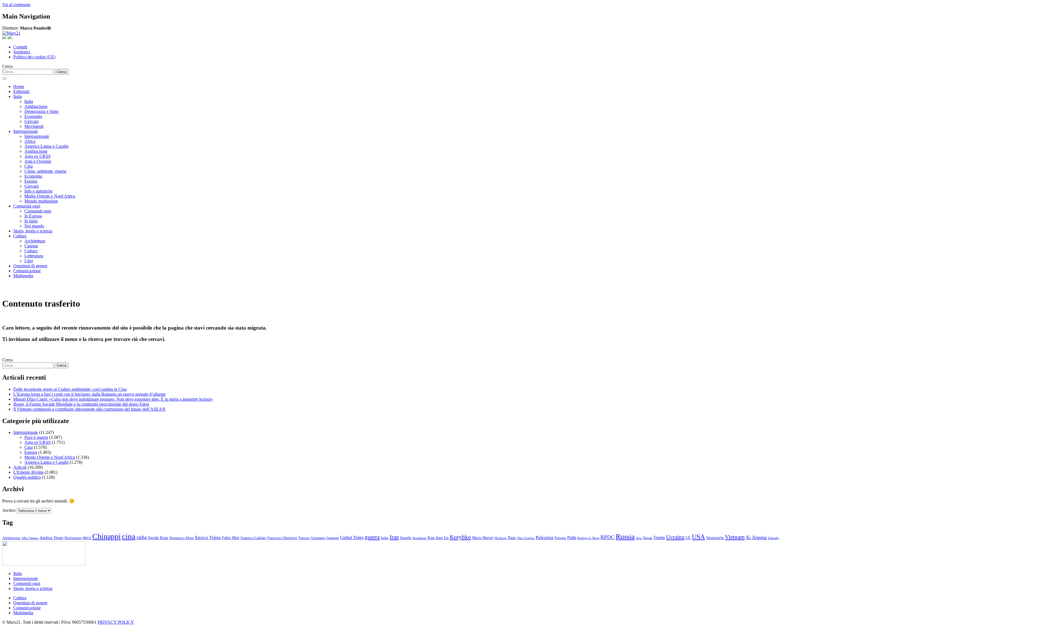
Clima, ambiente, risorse (45, 171)
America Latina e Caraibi (46, 146)
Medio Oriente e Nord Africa (49, 196)
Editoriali (21, 91)
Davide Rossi (158, 538)
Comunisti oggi (26, 206)
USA (698, 536)
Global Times (352, 537)
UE (688, 537)
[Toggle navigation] (4, 78)
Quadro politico (27, 477)
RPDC (607, 537)
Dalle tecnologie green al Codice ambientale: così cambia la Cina (70, 389)
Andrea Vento (51, 537)
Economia (33, 116)
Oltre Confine (525, 538)
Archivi (9, 510)
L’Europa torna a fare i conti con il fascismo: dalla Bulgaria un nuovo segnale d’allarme (89, 394)
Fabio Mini (230, 538)
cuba (142, 537)
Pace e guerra (36, 437)
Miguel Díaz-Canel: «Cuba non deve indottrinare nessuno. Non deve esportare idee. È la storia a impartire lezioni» (113, 399)
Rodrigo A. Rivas (588, 538)
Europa (30, 181)
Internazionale (25, 131)
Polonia (560, 538)
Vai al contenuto (16, 4)
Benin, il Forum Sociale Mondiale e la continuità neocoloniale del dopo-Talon (81, 404)
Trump (659, 537)
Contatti (20, 47)
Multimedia (23, 275)
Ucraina (675, 537)
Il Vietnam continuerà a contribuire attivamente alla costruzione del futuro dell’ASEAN (89, 409)
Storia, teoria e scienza (32, 231)
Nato (512, 537)
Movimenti (34, 126)
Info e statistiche (38, 191)
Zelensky (773, 538)
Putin (571, 537)
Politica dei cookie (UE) (34, 57)
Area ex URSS (37, 156)
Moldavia (500, 538)
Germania (318, 538)
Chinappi (106, 536)
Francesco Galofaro (253, 538)
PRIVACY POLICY (116, 622)
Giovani (31, 121)
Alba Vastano (30, 538)
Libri (28, 260)
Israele (405, 537)
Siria (639, 538)
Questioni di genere (30, 265)
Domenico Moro (181, 538)
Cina (28, 166)
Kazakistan (419, 538)
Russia (625, 537)
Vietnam (735, 537)
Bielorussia (73, 538)
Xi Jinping (756, 537)
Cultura (19, 236)
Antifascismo (35, 106)
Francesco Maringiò (282, 538)
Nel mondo (34, 226)
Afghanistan (11, 538)
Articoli (20, 467)
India (384, 538)
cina (128, 536)
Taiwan (647, 538)
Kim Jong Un (438, 538)
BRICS (87, 538)
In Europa (33, 216)
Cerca (7, 66)
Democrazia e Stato (41, 111)
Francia (304, 538)
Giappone (332, 538)
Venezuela (715, 537)
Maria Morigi (482, 537)
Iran (394, 537)
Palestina (544, 537)
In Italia (31, 221)
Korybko (460, 537)
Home (18, 86)
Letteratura (33, 255)
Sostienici (21, 52)
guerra (372, 537)
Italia (17, 96)
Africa (29, 141)
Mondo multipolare (41, 201)
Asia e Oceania (37, 161)
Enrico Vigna (208, 537)
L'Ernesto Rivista (28, 472)
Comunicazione (27, 270)
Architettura (34, 241)
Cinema (31, 245)
